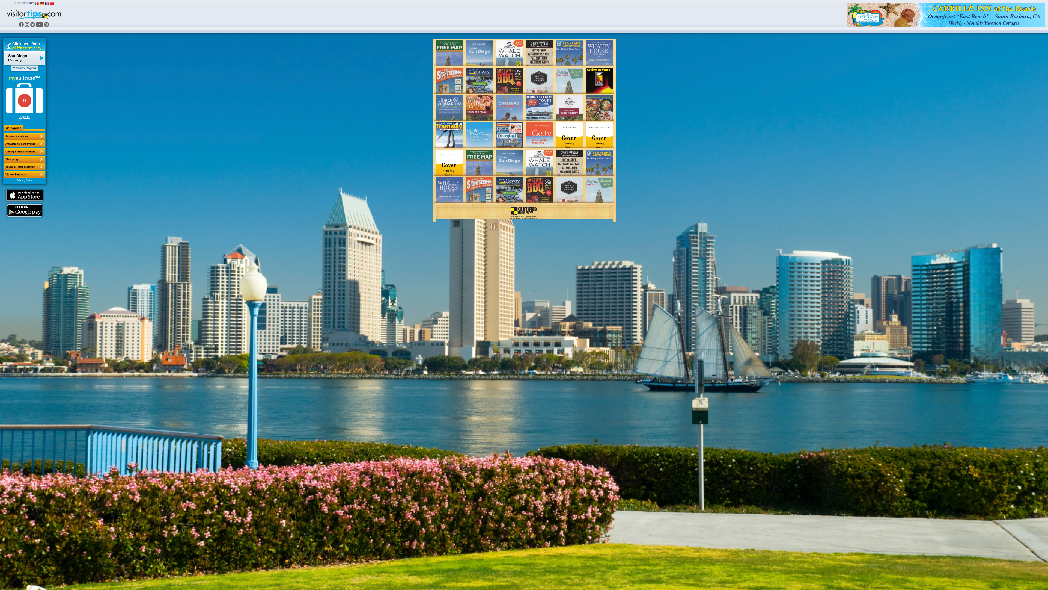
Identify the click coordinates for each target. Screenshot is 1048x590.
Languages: (21, 2)
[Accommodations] (24, 136)
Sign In (24, 117)
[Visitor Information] (24, 174)
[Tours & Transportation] (24, 166)
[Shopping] (24, 159)
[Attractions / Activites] (24, 144)
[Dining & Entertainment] (24, 151)
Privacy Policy (25, 180)
